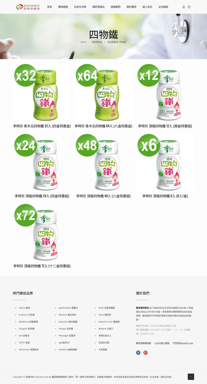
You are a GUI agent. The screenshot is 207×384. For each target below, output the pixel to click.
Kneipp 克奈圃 (66, 328)
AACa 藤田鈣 (105, 314)
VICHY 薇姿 (24, 342)
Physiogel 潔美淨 (67, 335)
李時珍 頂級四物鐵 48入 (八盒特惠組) (103, 195)
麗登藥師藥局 (142, 307)
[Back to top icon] (191, 377)
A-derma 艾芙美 (27, 314)
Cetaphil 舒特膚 (26, 328)
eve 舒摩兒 (24, 335)
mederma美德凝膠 (68, 349)
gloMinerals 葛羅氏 (68, 307)
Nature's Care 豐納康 (109, 321)
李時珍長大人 (105, 335)
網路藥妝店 (97, 42)
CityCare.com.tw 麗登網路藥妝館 (51, 376)
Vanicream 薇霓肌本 (29, 349)
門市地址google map (183, 343)
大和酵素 (103, 349)
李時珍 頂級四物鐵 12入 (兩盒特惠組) (165, 125)
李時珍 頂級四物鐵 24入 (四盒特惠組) (42, 195)
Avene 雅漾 (24, 307)
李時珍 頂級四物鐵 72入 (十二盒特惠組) (41, 265)
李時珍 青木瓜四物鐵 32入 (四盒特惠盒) (42, 125)
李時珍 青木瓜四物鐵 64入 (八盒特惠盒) (103, 125)
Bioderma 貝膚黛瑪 (28, 321)
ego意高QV (64, 342)
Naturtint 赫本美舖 (68, 321)
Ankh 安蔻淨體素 (107, 307)
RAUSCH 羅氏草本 (67, 314)
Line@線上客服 (162, 343)
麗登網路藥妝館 (143, 343)
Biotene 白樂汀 (106, 328)
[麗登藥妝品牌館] (28, 7)
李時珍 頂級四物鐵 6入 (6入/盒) (165, 195)
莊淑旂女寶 (104, 342)
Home (84, 42)
